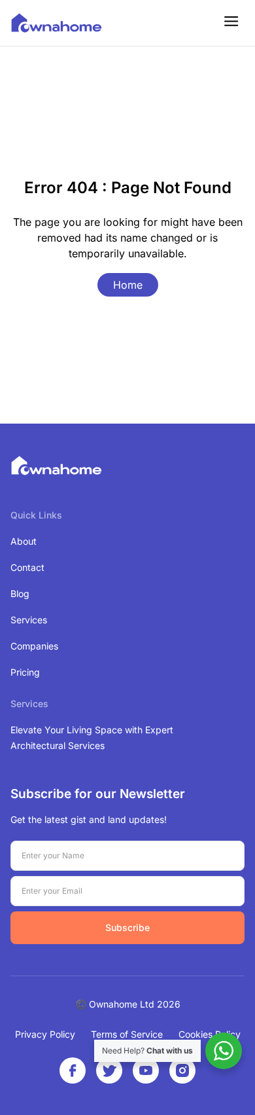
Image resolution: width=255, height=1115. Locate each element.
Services (28, 619)
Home (128, 284)
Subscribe (127, 927)
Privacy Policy (45, 1034)
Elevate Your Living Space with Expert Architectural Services (91, 737)
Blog (19, 593)
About (23, 541)
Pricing (25, 672)
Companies (34, 645)
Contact (27, 567)
